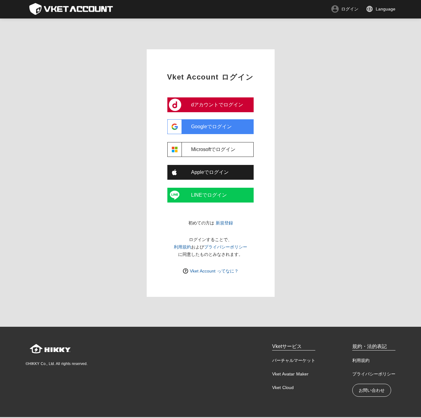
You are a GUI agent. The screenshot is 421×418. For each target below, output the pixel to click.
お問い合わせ (372, 390)
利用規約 (182, 246)
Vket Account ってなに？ (214, 270)
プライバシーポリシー (225, 246)
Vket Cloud (283, 387)
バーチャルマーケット (293, 360)
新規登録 (224, 222)
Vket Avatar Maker (290, 373)
